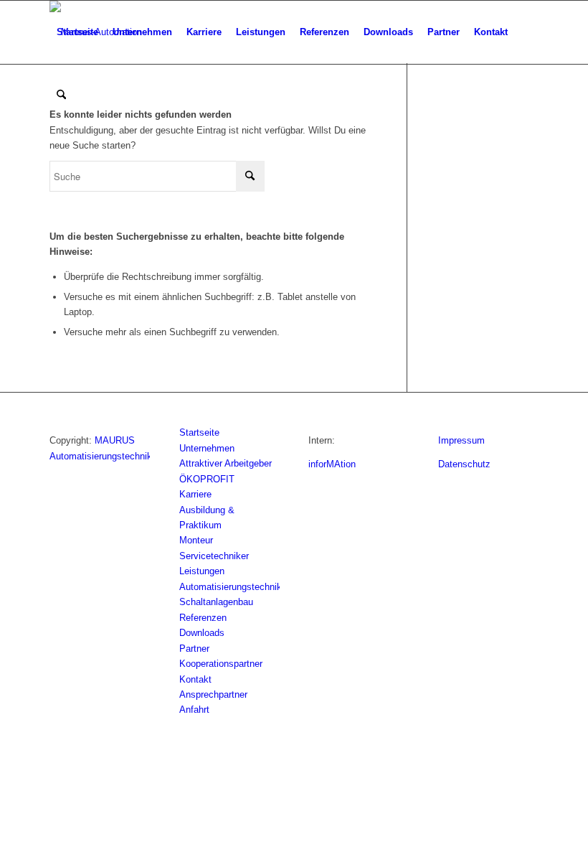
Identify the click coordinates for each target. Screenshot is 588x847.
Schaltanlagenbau (216, 601)
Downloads (201, 632)
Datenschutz (464, 464)
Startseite (199, 432)
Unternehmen (206, 448)
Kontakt (195, 679)
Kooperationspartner (220, 663)
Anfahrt (194, 709)
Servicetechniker (214, 556)
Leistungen (201, 571)
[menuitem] (77, 32)
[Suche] (61, 95)
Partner (194, 648)
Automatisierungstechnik (230, 586)
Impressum (461, 440)
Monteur (196, 540)
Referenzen (203, 617)
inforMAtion (332, 464)
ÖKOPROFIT (206, 479)
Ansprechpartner (213, 694)
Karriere (195, 494)
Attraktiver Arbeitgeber (225, 463)
